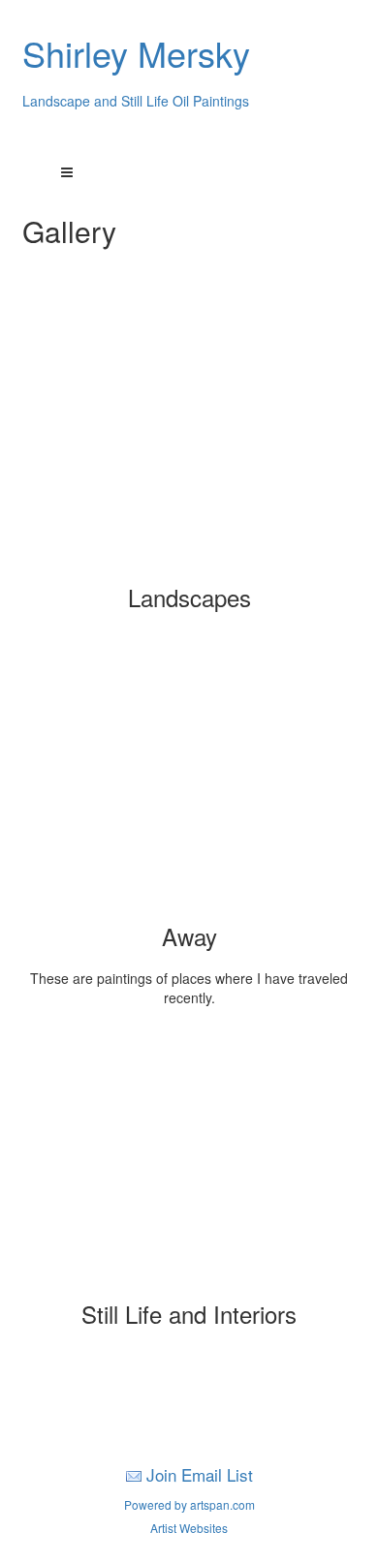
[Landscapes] (189, 444)
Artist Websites (189, 1527)
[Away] (189, 783)
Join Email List (199, 1474)
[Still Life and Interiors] (189, 1161)
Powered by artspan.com (189, 1504)
